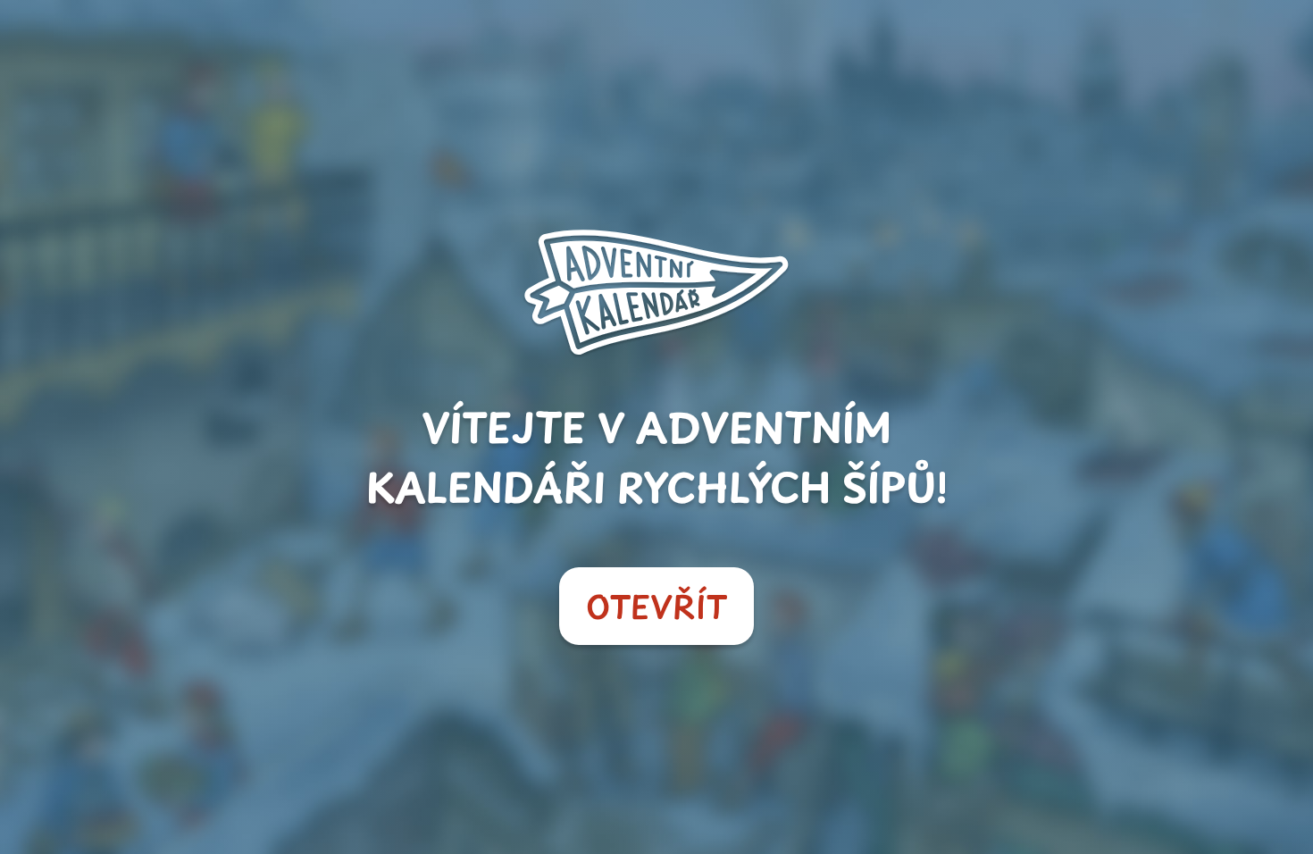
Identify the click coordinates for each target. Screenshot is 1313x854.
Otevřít (656, 606)
